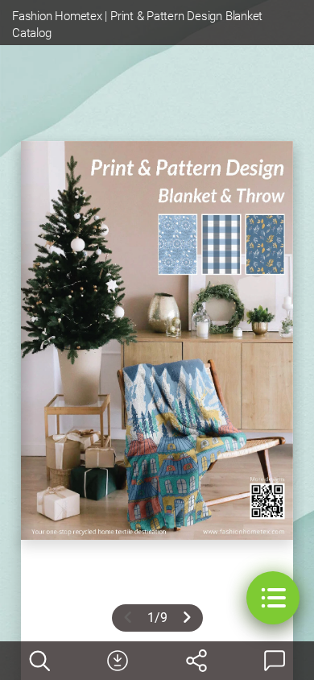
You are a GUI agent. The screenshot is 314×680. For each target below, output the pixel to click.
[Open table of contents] (273, 597)
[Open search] (39, 660)
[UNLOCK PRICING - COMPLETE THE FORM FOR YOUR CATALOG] (117, 660)
